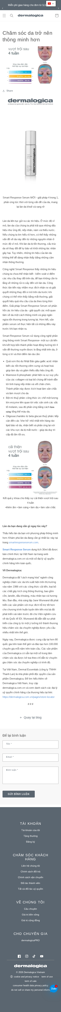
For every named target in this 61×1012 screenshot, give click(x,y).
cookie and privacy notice (26, 977)
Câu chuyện (30, 908)
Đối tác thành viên (30, 883)
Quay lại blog (33, 717)
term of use (47, 977)
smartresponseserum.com (23, 542)
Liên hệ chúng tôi (30, 865)
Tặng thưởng (31, 836)
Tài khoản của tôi (30, 830)
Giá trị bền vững (30, 914)
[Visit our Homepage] (31, 15)
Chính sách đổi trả (30, 871)
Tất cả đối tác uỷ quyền (30, 888)
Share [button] (9, 90)
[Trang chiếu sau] (58, 8)
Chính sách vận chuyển (30, 877)
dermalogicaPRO (30, 940)
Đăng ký (30, 841)
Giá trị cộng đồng (30, 920)
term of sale (30, 981)
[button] (4, 15)
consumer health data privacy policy (30, 985)
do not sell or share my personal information (32, 990)
